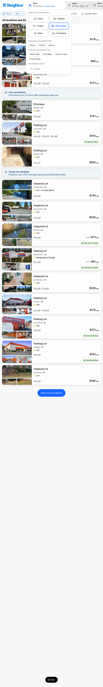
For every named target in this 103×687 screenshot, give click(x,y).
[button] (46, 5)
